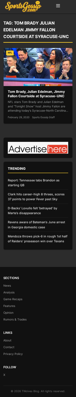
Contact (8, 347)
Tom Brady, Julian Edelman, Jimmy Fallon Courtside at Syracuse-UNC (36, 93)
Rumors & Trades (15, 319)
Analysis (9, 292)
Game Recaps (12, 299)
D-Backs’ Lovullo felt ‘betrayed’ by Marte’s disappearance (32, 210)
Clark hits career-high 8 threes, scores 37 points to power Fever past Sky (36, 196)
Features (9, 306)
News (7, 285)
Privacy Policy (13, 354)
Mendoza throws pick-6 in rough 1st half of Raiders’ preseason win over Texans (37, 238)
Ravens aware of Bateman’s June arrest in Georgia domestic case (36, 224)
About (7, 340)
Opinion (8, 312)
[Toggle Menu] (58, 6)
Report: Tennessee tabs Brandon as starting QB (34, 182)
